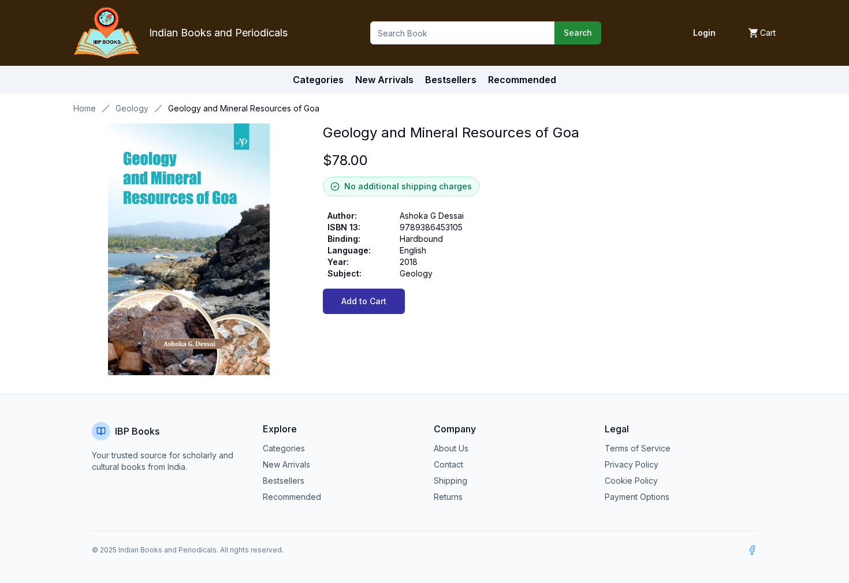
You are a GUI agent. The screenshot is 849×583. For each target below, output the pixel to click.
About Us (451, 448)
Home (84, 108)
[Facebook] (752, 550)
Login (704, 33)
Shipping (450, 480)
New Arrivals (286, 464)
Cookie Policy (631, 480)
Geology (132, 108)
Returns (448, 497)
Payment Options (637, 497)
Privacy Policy (631, 464)
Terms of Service (638, 448)
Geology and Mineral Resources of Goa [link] (243, 108)
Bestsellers (283, 480)
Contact (448, 464)
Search (578, 33)
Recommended (292, 497)
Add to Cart (363, 301)
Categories (318, 79)
